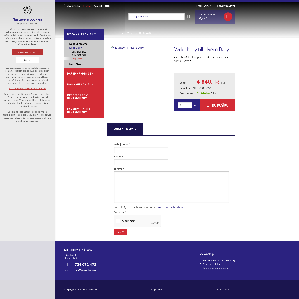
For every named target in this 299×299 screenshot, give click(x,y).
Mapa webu (157, 289)
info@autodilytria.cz (85, 269)
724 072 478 (85, 264)
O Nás (108, 5)
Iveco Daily (75, 47)
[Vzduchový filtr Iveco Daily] (140, 48)
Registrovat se (227, 6)
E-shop (87, 5)
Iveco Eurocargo (78, 43)
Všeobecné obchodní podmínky (219, 260)
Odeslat (120, 231)
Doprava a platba (212, 264)
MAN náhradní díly (80, 84)
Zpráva (119, 169)
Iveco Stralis (76, 64)
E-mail (118, 156)
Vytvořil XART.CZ (224, 290)
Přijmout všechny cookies (27, 52)
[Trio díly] (84, 16)
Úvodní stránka (72, 5)
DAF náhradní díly (80, 73)
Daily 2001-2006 (79, 51)
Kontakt (98, 5)
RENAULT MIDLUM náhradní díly (78, 111)
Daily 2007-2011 (79, 55)
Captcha (120, 212)
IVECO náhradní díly (81, 34)
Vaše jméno (122, 144)
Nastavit (27, 60)
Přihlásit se (204, 6)
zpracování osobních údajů (171, 207)
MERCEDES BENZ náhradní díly (78, 97)
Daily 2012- (77, 58)
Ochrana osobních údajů (215, 267)
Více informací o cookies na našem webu (27, 88)
